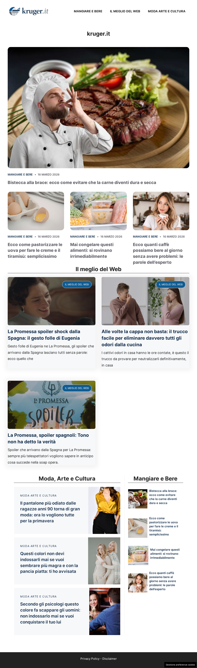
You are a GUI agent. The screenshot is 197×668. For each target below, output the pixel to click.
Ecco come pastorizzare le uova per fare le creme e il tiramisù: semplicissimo (35, 250)
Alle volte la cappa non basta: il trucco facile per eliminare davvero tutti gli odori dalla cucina (145, 338)
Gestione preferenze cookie (180, 664)
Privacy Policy (89, 658)
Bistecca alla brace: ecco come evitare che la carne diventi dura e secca (82, 182)
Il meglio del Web (125, 11)
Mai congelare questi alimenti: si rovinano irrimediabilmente (92, 250)
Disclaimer (109, 658)
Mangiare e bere (88, 11)
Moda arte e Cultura (166, 11)
